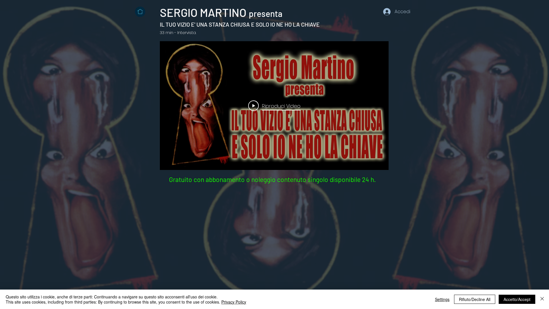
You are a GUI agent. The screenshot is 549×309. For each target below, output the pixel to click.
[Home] (140, 11)
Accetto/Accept (517, 299)
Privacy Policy (233, 302)
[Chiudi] (542, 299)
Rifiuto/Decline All (474, 299)
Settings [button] (442, 299)
